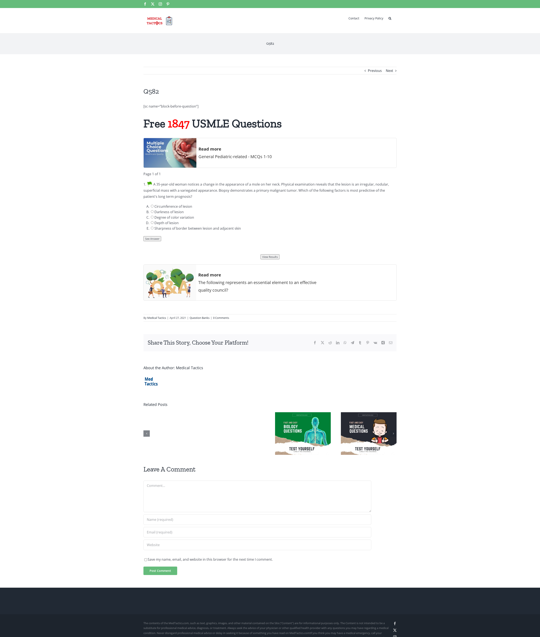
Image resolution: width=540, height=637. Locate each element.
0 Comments (221, 318)
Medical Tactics (156, 318)
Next (389, 70)
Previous (375, 70)
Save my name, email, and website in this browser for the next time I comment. (210, 559)
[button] (390, 18)
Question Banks (199, 318)
